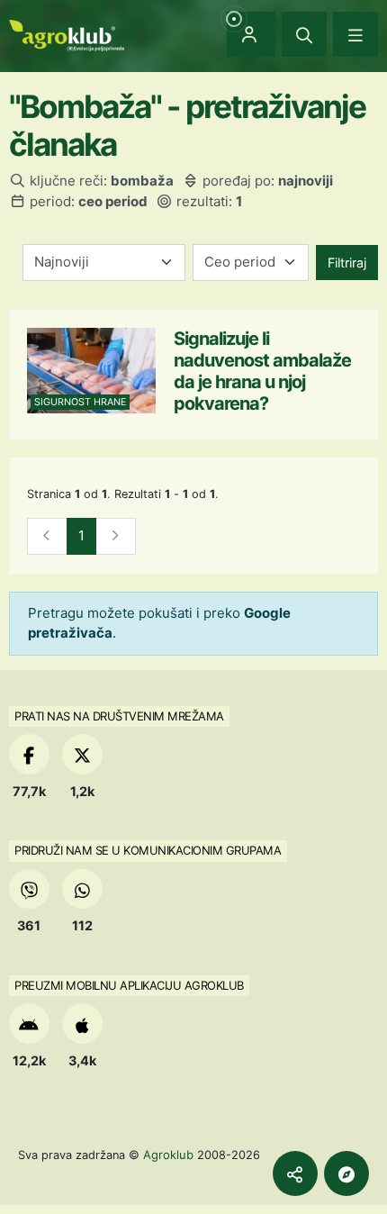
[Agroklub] (66, 34)
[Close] (304, 34)
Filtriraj (347, 262)
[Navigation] (355, 34)
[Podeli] (295, 1173)
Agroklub (168, 1154)
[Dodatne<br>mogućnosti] (346, 1173)
